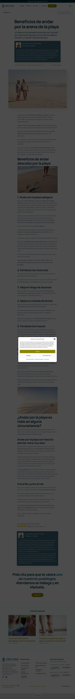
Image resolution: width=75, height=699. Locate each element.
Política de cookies (30, 359)
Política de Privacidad (39, 359)
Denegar (28, 355)
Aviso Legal (46, 359)
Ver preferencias (47, 355)
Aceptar (37, 351)
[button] (54, 339)
